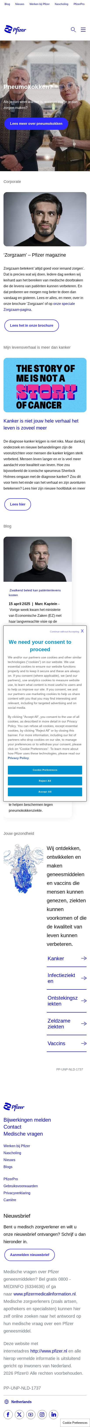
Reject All (45, 780)
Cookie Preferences (75, 1422)
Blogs (7, 1167)
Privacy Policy (18, 758)
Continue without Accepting (67, 631)
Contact (12, 1127)
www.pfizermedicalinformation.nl (45, 1294)
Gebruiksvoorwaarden (20, 1186)
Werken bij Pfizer (39, 4)
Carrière (9, 1200)
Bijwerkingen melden (27, 1120)
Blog (7, 4)
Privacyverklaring (16, 1193)
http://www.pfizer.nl (48, 1351)
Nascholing (61, 4)
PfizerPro (79, 4)
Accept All (45, 791)
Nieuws (19, 4)
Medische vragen (23, 1134)
